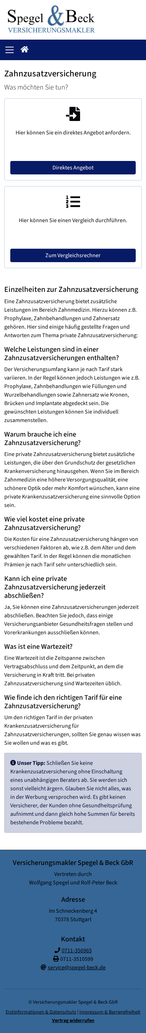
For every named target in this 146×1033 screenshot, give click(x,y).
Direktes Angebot (73, 168)
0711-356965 (77, 950)
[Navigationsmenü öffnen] (9, 50)
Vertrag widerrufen (73, 1020)
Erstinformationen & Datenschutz (41, 1012)
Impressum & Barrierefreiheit (109, 1012)
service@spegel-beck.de (77, 967)
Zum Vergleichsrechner (73, 255)
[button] (25, 50)
